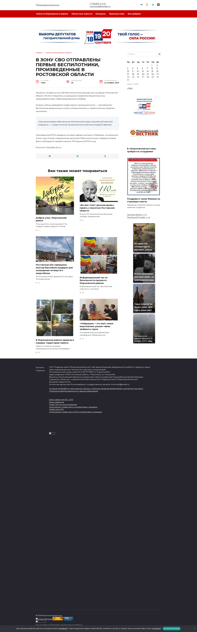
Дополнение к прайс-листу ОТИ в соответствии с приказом (75, 412)
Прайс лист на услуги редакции (63, 405)
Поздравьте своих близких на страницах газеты (143, 200)
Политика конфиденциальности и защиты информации (73, 391)
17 (128, 74)
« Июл (130, 88)
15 (152, 71)
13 (143, 71)
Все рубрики (134, 14)
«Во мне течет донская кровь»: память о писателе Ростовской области (97, 208)
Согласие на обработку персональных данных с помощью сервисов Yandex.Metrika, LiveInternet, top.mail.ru (96, 389)
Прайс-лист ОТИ (56, 409)
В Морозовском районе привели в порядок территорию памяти (55, 341)
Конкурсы (101, 14)
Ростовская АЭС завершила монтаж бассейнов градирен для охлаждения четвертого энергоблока (54, 269)
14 (148, 71)
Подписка (40, 371)
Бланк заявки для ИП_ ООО (61, 400)
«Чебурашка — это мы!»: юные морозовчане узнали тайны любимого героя (96, 326)
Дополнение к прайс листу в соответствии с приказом (73, 407)
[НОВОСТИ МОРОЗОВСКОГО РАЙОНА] (143, 194)
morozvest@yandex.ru (100, 6)
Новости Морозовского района (52, 14)
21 (148, 74)
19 (138, 74)
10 (128, 71)
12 (138, 71)
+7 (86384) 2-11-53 (98, 4)
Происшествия (116, 14)
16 (157, 71)
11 (132, 71)
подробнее (63, 628)
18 (133, 74)
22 (153, 74)
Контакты (40, 367)
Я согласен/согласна (172, 628)
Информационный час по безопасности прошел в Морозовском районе (94, 280)
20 (143, 74)
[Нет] (194, 628)
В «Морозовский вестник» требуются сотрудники (141, 150)
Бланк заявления (56, 402)
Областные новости (81, 14)
